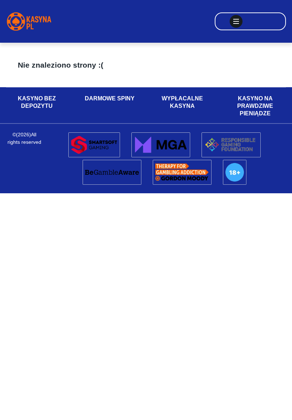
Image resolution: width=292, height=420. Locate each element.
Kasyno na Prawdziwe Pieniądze (255, 105)
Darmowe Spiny (110, 98)
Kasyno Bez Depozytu (37, 102)
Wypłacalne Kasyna (182, 102)
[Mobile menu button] (236, 21)
